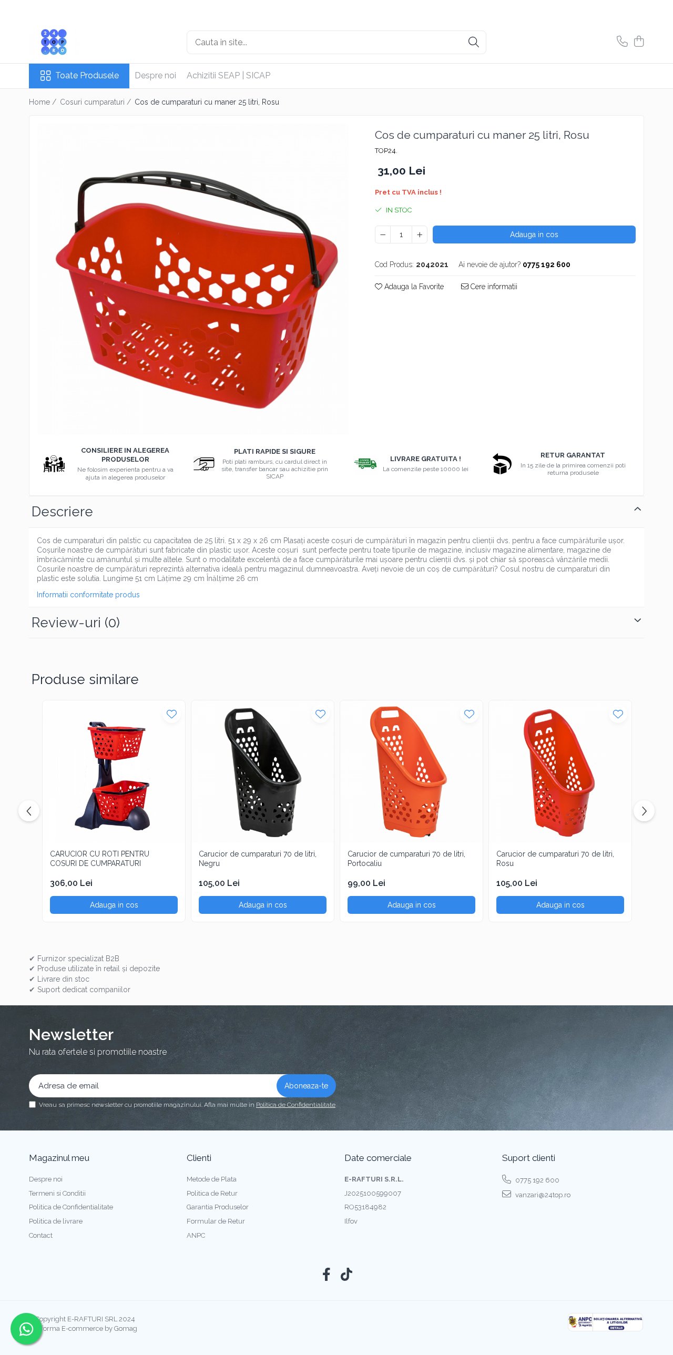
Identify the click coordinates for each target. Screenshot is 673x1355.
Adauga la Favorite (413, 286)
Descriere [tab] (62, 511)
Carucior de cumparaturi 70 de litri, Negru (258, 859)
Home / (43, 102)
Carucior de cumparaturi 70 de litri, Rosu (555, 859)
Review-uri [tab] (76, 622)
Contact (41, 1235)
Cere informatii (492, 286)
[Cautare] (473, 42)
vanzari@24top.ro (542, 1195)
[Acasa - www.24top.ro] (81, 42)
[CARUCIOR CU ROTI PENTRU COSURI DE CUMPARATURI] (114, 771)
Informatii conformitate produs (88, 594)
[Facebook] (327, 1275)
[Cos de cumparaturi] (638, 42)
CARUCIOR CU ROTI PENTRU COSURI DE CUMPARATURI (99, 859)
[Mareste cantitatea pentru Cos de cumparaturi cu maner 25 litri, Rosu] (419, 234)
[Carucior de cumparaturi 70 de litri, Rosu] (560, 771)
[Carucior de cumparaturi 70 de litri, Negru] (262, 771)
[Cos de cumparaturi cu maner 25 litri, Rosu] (193, 279)
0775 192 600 (536, 1180)
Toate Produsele (87, 75)
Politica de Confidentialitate (295, 1104)
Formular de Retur (216, 1221)
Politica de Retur (212, 1193)
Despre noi (155, 75)
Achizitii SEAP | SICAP (228, 75)
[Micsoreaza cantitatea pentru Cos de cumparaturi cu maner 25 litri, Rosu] (383, 234)
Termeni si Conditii (57, 1193)
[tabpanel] (193, 279)
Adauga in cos (534, 234)
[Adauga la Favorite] (171, 714)
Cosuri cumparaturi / (96, 102)
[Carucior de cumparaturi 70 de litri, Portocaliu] (411, 771)
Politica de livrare (56, 1221)
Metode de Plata (212, 1179)
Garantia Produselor (218, 1207)
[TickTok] (347, 1275)
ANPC (196, 1235)
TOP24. (386, 151)
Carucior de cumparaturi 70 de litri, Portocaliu (406, 859)
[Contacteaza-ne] (622, 42)
